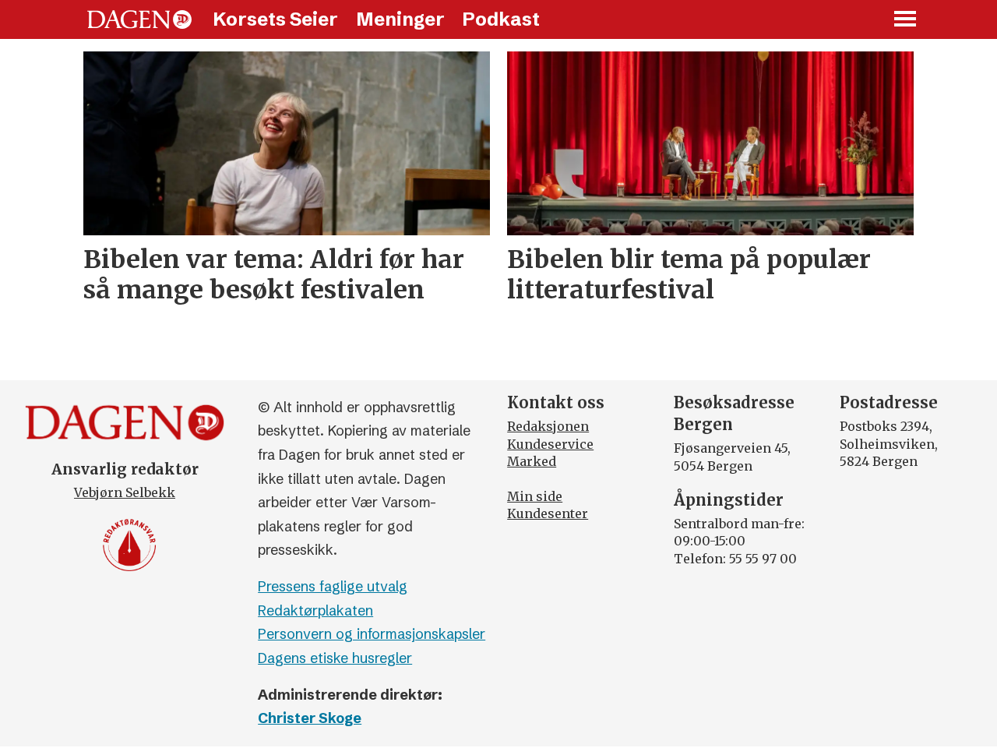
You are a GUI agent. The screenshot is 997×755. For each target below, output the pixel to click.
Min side (534, 496)
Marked (531, 461)
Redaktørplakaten (315, 610)
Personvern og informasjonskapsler (371, 634)
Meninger (400, 19)
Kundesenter (547, 513)
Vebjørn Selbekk (124, 492)
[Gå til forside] (139, 19)
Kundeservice (550, 444)
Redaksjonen (548, 426)
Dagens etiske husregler (335, 658)
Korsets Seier (275, 19)
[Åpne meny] (906, 20)
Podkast (501, 19)
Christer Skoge (309, 718)
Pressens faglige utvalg (332, 586)
